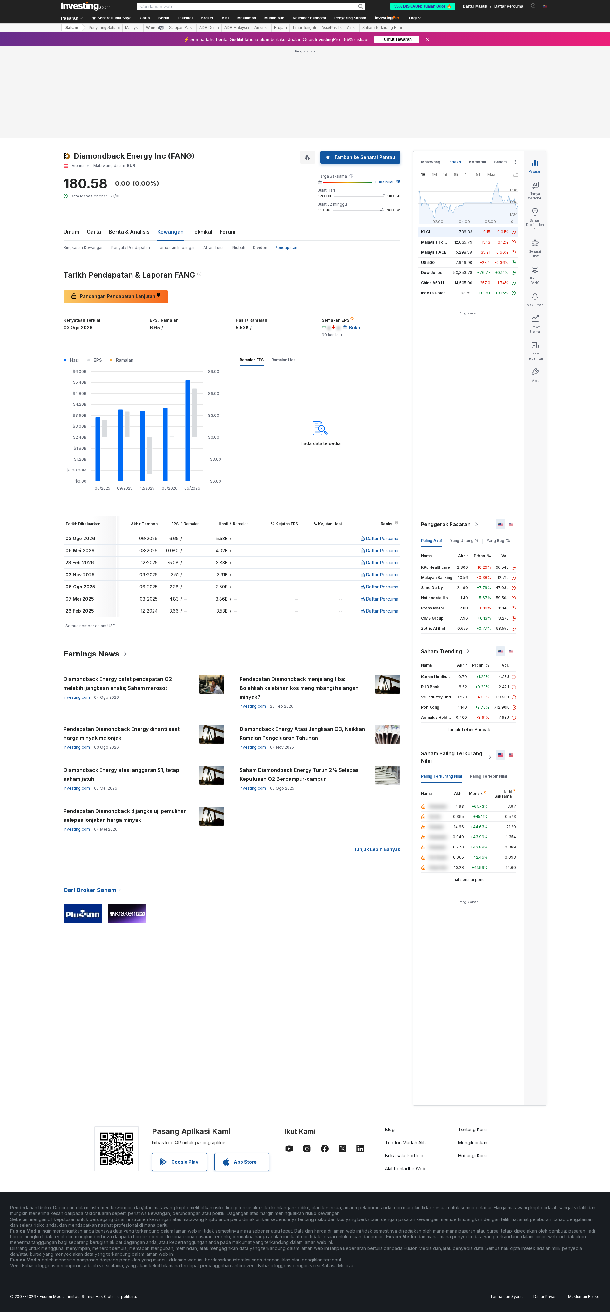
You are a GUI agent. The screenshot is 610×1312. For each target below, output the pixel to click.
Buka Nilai (384, 182)
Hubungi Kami (472, 1155)
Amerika (261, 27)
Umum (71, 232)
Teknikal (201, 232)
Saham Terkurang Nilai (382, 27)
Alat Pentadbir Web (405, 1168)
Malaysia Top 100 (437, 242)
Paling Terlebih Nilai (488, 776)
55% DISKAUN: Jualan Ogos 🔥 (422, 6)
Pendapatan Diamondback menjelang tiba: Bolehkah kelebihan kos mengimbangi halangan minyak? (299, 688)
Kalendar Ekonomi (309, 18)
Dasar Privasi (545, 1296)
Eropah (280, 27)
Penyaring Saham (350, 18)
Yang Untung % (464, 540)
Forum (227, 232)
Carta (94, 232)
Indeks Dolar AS (436, 293)
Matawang (430, 162)
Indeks (454, 162)
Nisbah (238, 247)
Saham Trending (441, 651)
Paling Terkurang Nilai (441, 776)
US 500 (428, 262)
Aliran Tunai (214, 247)
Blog (390, 1129)
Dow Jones (431, 272)
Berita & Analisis (129, 232)
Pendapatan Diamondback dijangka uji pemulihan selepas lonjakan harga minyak (125, 815)
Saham (71, 27)
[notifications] (533, 6)
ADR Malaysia (236, 27)
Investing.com (77, 697)
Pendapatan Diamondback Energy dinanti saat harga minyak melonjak (122, 733)
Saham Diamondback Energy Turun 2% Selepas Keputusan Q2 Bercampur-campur (299, 774)
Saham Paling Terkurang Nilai (451, 757)
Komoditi (477, 162)
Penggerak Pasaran (446, 524)
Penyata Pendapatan (130, 247)
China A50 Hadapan (439, 282)
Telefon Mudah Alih (405, 1142)
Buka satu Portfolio (404, 1155)
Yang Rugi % (498, 540)
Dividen (260, 247)
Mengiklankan (472, 1142)
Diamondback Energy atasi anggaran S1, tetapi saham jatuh (122, 774)
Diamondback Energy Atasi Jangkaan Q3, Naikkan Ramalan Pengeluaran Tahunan (302, 733)
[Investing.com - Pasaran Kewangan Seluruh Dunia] (86, 6)
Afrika (352, 27)
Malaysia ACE (433, 252)
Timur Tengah (304, 27)
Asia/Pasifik (332, 27)
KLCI (425, 232)
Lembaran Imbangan (177, 247)
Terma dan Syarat (506, 1296)
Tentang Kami (472, 1129)
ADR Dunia (209, 27)
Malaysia (133, 27)
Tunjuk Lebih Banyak (377, 849)
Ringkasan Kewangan (84, 247)
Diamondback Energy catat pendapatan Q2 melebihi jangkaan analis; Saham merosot (118, 683)
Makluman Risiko (584, 1296)
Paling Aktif (431, 540)
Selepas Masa (181, 27)
